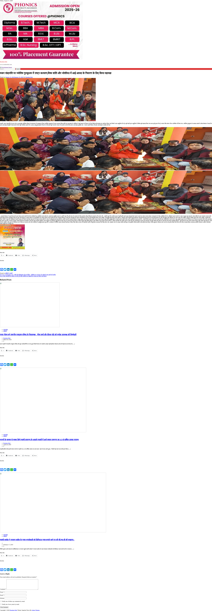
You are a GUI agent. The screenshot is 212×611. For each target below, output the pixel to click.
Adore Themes (36, 610)
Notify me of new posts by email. (10, 604)
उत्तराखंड (5, 329)
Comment (3, 589)
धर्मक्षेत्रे (7, 273)
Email (2, 595)
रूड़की (11, 273)
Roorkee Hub (3, 61)
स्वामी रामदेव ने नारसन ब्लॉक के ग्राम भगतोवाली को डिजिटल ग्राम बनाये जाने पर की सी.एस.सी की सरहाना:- (37, 540)
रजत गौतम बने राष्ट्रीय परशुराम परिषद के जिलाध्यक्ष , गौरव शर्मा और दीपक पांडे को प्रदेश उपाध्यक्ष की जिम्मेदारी (38, 335)
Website (2, 598)
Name (2, 592)
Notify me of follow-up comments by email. (13, 601)
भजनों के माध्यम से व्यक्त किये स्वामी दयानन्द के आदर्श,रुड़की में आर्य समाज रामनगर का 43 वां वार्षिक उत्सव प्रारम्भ (39, 440)
